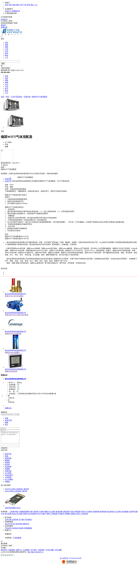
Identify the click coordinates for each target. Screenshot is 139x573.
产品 (24, 5)
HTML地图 (50, 550)
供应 (10, 5)
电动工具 (15, 514)
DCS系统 (8, 473)
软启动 (7, 464)
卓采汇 (78, 514)
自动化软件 (9, 475)
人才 (35, 5)
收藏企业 (8, 408)
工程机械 (53, 514)
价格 (6, 418)
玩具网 (131, 511)
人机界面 (8, 477)
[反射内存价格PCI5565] (15, 506)
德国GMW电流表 (11, 371)
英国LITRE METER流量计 (14, 296)
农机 (31, 511)
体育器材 (77, 511)
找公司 (7, 524)
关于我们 (22, 519)
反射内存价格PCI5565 (12, 508)
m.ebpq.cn (4, 19)
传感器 (7, 469)
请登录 (3, 25)
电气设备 (8, 514)
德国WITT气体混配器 (39, 97)
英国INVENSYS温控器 (13, 334)
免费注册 (4, 27)
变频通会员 (16, 11)
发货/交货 (8, 420)
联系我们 (29, 519)
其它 (6, 424)
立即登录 (15, 519)
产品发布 (8, 528)
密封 (83, 511)
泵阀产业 (26, 514)
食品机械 (59, 511)
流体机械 (96, 511)
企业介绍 (8, 181)
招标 (17, 5)
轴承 (20, 514)
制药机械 (103, 511)
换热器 (35, 511)
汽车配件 (61, 514)
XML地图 (58, 550)
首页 (6, 5)
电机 (16, 511)
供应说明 (8, 179)
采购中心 (19, 550)
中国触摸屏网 (24, 511)
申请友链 (84, 514)
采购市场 (25, 524)
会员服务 (26, 550)
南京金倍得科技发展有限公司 (15, 294)
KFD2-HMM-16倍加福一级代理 (16, 491)
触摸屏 (7, 460)
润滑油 (73, 514)
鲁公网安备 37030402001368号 (71, 558)
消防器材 (66, 511)
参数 (6, 422)
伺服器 (7, 481)
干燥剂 (41, 511)
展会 (32, 5)
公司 (21, 5)
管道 (71, 511)
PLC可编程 (9, 479)
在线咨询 (4, 171)
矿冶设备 (88, 511)
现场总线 (8, 458)
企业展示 (8, 406)
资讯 (28, 5)
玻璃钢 (67, 514)
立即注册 (8, 519)
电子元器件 (42, 514)
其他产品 (8, 454)
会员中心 (8, 11)
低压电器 (8, 466)
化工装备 (117, 511)
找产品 (12, 524)
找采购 (21, 528)
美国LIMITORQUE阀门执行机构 (16, 315)
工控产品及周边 (16, 97)
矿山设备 (52, 511)
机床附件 (33, 514)
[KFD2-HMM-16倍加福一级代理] (17, 489)
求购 (13, 5)
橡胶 (46, 511)
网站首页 (4, 550)
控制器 (7, 462)
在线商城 (11, 550)
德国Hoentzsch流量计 (12, 352)
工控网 (11, 511)
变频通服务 (28, 528)
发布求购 (18, 524)
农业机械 (124, 511)
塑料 (48, 514)
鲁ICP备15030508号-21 (35, 552)
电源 (6, 456)
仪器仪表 (27, 97)
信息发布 (15, 528)
